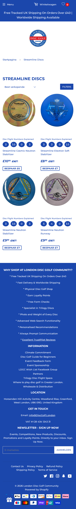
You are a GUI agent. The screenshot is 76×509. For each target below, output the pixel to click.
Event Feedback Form (38, 361)
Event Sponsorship (38, 365)
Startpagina (9, 59)
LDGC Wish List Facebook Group (38, 369)
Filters (66, 86)
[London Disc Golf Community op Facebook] (51, 476)
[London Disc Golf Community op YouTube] (70, 476)
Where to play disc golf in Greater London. (38, 382)
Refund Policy (54, 466)
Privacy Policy (35, 466)
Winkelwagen (47, 4)
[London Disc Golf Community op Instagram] (57, 476)
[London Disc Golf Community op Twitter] (45, 476)
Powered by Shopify (36, 489)
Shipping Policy (25, 469)
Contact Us (17, 466)
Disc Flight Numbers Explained (18, 139)
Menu (10, 4)
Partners (38, 373)
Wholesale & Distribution (38, 386)
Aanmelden (64, 450)
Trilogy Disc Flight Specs (38, 378)
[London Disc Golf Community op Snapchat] (63, 476)
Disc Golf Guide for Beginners (38, 356)
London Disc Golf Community (41, 485)
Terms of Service (47, 469)
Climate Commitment (38, 352)
